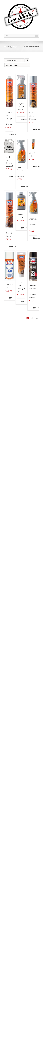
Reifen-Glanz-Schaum (32, 116)
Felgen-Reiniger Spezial (20, 106)
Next (36, 318)
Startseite (27, 46)
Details (12, 135)
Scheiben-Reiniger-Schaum (9, 118)
